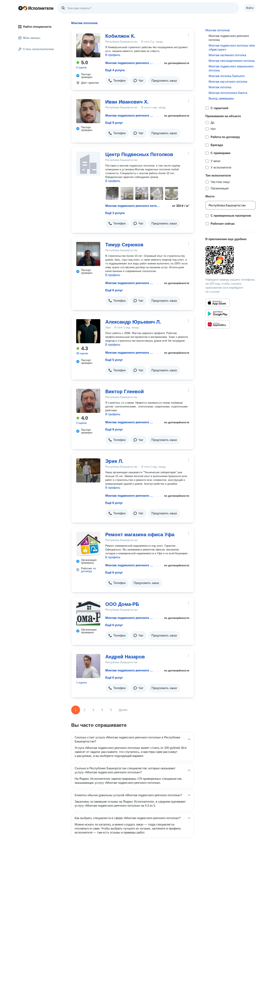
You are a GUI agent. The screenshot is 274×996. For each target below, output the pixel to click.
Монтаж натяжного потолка (227, 55)
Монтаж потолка (220, 87)
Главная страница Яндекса (20, 8)
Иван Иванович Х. (127, 102)
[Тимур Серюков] (88, 254)
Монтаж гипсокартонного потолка (232, 60)
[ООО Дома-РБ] (88, 613)
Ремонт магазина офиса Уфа (139, 534)
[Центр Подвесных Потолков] (88, 164)
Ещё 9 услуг (114, 122)
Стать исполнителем (38, 49)
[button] (117, 80)
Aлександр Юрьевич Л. (133, 322)
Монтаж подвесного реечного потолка (129, 63)
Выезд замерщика (221, 98)
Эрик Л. (114, 461)
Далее (123, 710)
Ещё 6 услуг (114, 290)
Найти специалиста (37, 26)
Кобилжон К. (120, 36)
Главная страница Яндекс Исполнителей (36, 8)
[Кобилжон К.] (88, 45)
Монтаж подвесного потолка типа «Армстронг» (232, 47)
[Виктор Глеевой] (88, 401)
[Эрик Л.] (88, 470)
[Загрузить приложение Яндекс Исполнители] (230, 260)
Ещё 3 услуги (115, 213)
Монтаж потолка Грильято (227, 76)
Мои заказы (31, 38)
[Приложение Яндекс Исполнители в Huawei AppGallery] (217, 324)
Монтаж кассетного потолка (228, 81)
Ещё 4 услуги (115, 70)
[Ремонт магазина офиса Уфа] (88, 544)
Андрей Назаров (125, 656)
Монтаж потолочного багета (228, 92)
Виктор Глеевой (124, 391)
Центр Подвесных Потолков (139, 154)
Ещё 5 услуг (114, 359)
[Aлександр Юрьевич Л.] (88, 331)
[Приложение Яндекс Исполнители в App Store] (217, 302)
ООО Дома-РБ (122, 604)
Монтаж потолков (217, 30)
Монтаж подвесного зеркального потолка (231, 68)
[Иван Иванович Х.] (88, 111)
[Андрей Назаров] (88, 666)
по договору (88, 570)
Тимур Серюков (124, 244)
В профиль (112, 55)
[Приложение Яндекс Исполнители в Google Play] (217, 313)
